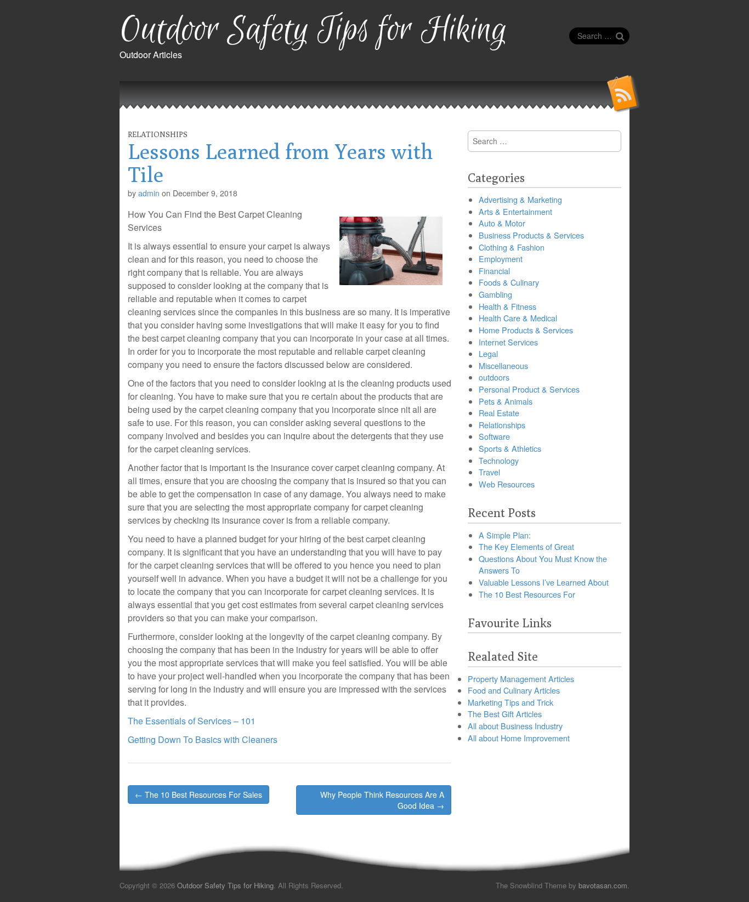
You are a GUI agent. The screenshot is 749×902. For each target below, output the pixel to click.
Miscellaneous (503, 365)
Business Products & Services (531, 235)
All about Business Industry (515, 725)
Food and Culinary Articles (514, 690)
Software (494, 436)
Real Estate (499, 412)
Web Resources (507, 484)
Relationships (158, 134)
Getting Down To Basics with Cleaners (202, 739)
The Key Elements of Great (526, 546)
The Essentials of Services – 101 (192, 720)
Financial (494, 270)
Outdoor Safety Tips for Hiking (313, 30)
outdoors (494, 377)
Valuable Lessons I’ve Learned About (544, 582)
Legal (488, 353)
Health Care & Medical (518, 318)
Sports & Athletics (510, 448)
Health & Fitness (507, 306)
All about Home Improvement (519, 738)
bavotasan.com (602, 885)
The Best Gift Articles (505, 713)
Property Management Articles (521, 678)
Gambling (495, 294)
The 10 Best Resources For (527, 594)
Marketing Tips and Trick (510, 702)
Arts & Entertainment (515, 211)
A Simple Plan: (505, 535)
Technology (499, 460)
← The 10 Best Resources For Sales (198, 794)
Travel (489, 472)
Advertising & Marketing (520, 199)
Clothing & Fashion (511, 247)
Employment (501, 258)
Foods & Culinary (509, 282)
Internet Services (508, 342)
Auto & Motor (502, 223)
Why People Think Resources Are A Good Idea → (382, 800)
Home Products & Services (526, 330)
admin (149, 193)
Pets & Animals (505, 401)
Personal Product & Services (529, 389)
